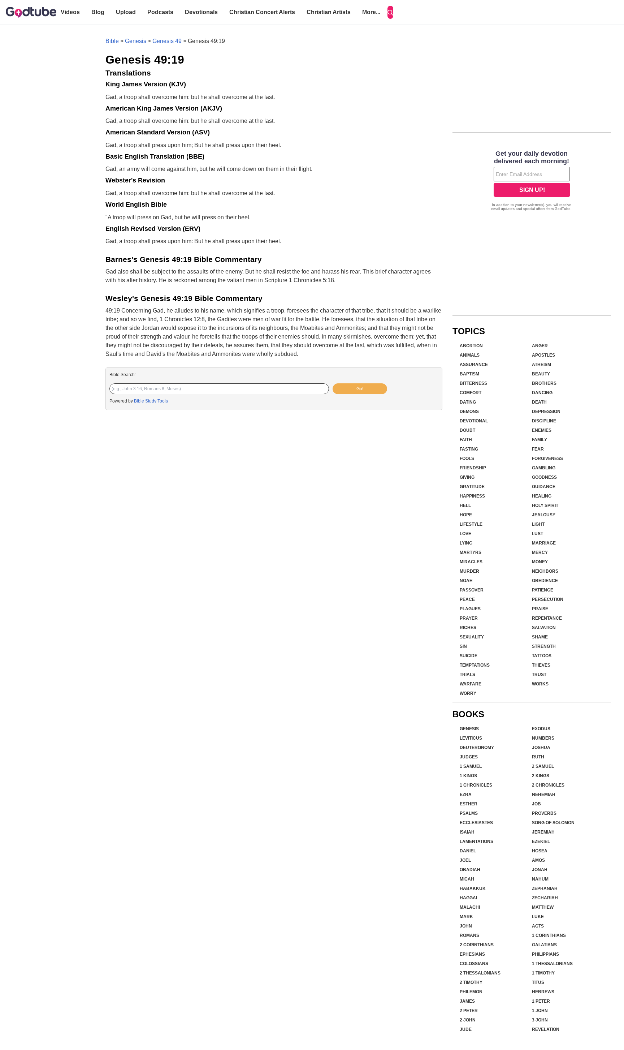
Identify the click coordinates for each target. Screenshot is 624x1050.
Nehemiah (543, 794)
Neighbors (545, 571)
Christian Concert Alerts (262, 12)
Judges (469, 756)
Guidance (543, 486)
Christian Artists (329, 12)
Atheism (541, 364)
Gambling (543, 467)
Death (539, 402)
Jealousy (543, 514)
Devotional (474, 420)
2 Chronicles (548, 785)
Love (465, 533)
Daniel (468, 850)
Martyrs (470, 552)
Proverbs (544, 813)
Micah (467, 879)
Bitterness (473, 383)
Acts (538, 926)
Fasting (469, 449)
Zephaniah (545, 888)
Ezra (466, 794)
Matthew (543, 907)
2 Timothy (471, 982)
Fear (538, 449)
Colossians (474, 963)
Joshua (541, 747)
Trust (539, 674)
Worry (468, 693)
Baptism (469, 373)
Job (536, 803)
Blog (97, 12)
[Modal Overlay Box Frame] (531, 181)
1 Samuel (471, 766)
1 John (540, 1010)
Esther (468, 803)
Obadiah (470, 869)
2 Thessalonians (480, 973)
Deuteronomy (477, 747)
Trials (467, 674)
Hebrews (543, 991)
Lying (466, 543)
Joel (465, 860)
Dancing (542, 392)
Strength (544, 646)
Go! (359, 388)
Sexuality (472, 637)
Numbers (543, 738)
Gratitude (472, 486)
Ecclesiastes (476, 822)
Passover (472, 590)
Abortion (471, 345)
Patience (542, 590)
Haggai (468, 897)
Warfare (470, 684)
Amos (538, 860)
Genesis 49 (167, 41)
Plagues (470, 608)
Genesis (135, 41)
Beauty (541, 373)
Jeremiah (543, 832)
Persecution (547, 599)
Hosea (539, 850)
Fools (467, 458)
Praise (540, 608)
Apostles (543, 355)
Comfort (470, 392)
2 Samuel (543, 766)
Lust (537, 533)
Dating (468, 402)
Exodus (541, 728)
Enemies (541, 430)
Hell (465, 505)
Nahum (540, 879)
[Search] (390, 12)
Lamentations (476, 841)
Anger (540, 345)
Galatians (544, 944)
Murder (469, 571)
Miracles (471, 561)
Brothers (544, 383)
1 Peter (541, 1001)
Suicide (468, 655)
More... (371, 12)
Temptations (475, 665)
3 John (540, 1020)
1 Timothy (543, 973)
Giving (467, 477)
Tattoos (541, 655)
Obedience (545, 580)
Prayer (469, 618)
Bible (112, 41)
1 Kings (468, 775)
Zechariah (545, 897)
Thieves (541, 665)
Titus (538, 982)
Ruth (538, 756)
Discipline (544, 420)
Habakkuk (473, 888)
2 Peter (469, 1010)
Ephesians (472, 954)
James (467, 1001)
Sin (463, 646)
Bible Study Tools (151, 401)
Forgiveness (547, 458)
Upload (126, 12)
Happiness (472, 496)
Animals (470, 355)
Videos (70, 12)
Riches (468, 627)
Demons (469, 411)
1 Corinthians (549, 935)
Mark (466, 916)
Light (538, 524)
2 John (468, 1020)
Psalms (469, 813)
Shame (540, 637)
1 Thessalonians (552, 963)
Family (539, 439)
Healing (541, 496)
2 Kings (540, 775)
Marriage (544, 543)
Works (540, 684)
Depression (546, 411)
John (466, 926)
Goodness (544, 477)
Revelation (545, 1029)
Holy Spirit (545, 505)
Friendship (473, 467)
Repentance (547, 618)
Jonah (539, 869)
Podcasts (160, 12)
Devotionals (201, 12)
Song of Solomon (553, 822)
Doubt (467, 430)
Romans (469, 935)
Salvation (544, 627)
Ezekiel (541, 841)
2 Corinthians (477, 944)
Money (540, 561)
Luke (538, 916)
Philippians (545, 954)
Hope (466, 514)
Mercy (540, 552)
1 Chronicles (476, 785)
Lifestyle (471, 524)
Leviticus (471, 738)
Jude (466, 1029)
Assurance (474, 364)
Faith (466, 439)
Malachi (470, 907)
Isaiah (467, 832)
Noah (466, 580)
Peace (467, 599)
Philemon (471, 991)
